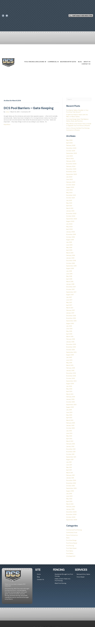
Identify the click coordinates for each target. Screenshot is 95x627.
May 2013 (69, 415)
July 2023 (69, 177)
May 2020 (69, 226)
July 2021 (69, 200)
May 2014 (69, 389)
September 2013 (71, 404)
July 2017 (69, 297)
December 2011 (70, 449)
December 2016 (71, 315)
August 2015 (70, 355)
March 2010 (69, 504)
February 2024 (70, 166)
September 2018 (71, 266)
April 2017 (69, 305)
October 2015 (70, 349)
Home (39, 574)
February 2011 (70, 475)
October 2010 (70, 486)
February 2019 (70, 255)
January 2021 (70, 211)
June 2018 (69, 274)
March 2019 (69, 253)
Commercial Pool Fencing (74, 530)
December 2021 (71, 195)
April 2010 (69, 501)
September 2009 (71, 520)
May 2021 (69, 203)
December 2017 (71, 287)
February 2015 (70, 368)
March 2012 (69, 441)
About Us (87, 62)
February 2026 (70, 145)
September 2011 (71, 457)
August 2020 (70, 221)
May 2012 (69, 436)
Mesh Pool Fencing (60, 583)
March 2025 (70, 158)
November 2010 (71, 483)
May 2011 (69, 467)
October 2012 (70, 428)
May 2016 (69, 331)
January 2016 (70, 342)
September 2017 (71, 292)
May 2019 (69, 247)
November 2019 (71, 234)
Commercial (52, 62)
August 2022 (70, 187)
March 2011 (69, 472)
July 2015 (69, 357)
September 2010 (71, 488)
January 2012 (70, 446)
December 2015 (71, 344)
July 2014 (69, 386)
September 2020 (71, 219)
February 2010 (70, 506)
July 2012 (69, 431)
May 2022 (69, 192)
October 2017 (70, 289)
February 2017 (70, 310)
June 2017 (69, 300)
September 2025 (71, 153)
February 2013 (70, 423)
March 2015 (69, 365)
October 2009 (70, 517)
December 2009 (71, 512)
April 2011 (69, 470)
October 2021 (70, 198)
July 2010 (69, 493)
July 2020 (69, 224)
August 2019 (70, 239)
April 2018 (69, 279)
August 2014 (70, 383)
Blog (80, 62)
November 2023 (71, 171)
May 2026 (69, 140)
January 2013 (70, 425)
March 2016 (69, 336)
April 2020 (69, 229)
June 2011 (69, 465)
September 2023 (71, 174)
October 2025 (70, 151)
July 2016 (69, 326)
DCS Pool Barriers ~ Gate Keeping (29, 108)
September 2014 (71, 381)
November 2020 (71, 213)
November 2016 (71, 318)
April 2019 (69, 250)
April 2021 (69, 205)
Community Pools (71, 532)
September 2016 (71, 321)
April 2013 (69, 417)
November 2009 (71, 514)
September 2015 (71, 352)
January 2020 (70, 232)
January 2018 (70, 284)
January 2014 (70, 399)
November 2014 (71, 376)
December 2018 (71, 260)
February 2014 (70, 397)
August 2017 (70, 294)
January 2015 (70, 370)
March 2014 (69, 394)
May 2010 (69, 499)
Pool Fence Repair (71, 543)
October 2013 (70, 402)
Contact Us (86, 64)
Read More (7, 124)
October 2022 (70, 185)
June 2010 (69, 496)
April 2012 (69, 438)
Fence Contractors (72, 535)
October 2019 (70, 237)
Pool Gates (69, 551)
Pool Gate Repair (71, 548)
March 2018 (69, 281)
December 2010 (71, 480)
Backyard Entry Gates (68, 62)
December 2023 (71, 169)
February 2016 (70, 339)
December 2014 (71, 373)
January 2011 (70, 478)
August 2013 (70, 407)
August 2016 (70, 323)
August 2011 (69, 459)
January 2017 (70, 313)
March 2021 (69, 208)
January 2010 (70, 509)
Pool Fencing (70, 545)
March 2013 (69, 420)
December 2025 (71, 148)
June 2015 (69, 360)
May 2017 (69, 302)
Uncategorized (70, 556)
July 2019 (69, 242)
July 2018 (69, 271)
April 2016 (69, 334)
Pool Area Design (71, 540)
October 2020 (70, 216)
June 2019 (69, 245)
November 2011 (70, 451)
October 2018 (70, 263)
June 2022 (69, 190)
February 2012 (70, 444)
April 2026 (69, 143)
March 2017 (69, 308)
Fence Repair (81, 577)
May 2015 (69, 362)
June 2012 (69, 433)
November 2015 (71, 347)
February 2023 (70, 182)
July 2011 (68, 462)
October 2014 (70, 378)
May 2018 (69, 276)
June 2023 (69, 179)
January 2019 (70, 258)
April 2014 (69, 391)
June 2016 (69, 328)
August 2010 (70, 491)
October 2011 (70, 454)
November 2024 (71, 164)
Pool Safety (69, 553)
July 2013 (69, 410)
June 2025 (69, 156)
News (67, 538)
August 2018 (70, 268)
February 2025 (70, 161)
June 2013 (69, 412)
